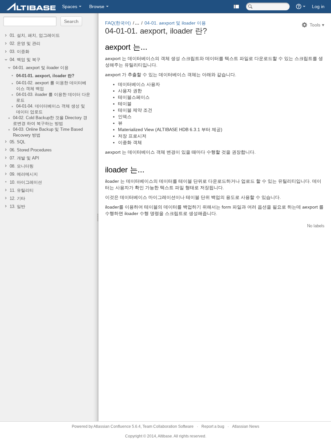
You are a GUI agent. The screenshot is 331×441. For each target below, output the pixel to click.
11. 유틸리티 (22, 190)
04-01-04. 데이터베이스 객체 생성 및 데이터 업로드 (50, 109)
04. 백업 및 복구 (25, 59)
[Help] (301, 6)
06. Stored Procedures (31, 150)
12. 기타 (17, 198)
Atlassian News (245, 426)
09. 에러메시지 (24, 174)
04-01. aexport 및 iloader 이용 (41, 68)
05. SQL (17, 142)
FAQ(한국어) (118, 23)
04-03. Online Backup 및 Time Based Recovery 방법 (48, 132)
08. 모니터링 (22, 166)
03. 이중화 (19, 51)
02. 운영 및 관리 (25, 43)
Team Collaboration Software (168, 426)
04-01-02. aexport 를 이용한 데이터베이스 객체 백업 (51, 86)
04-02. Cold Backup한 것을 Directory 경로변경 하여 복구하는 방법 (50, 121)
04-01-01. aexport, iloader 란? (45, 76)
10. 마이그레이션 (26, 182)
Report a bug (212, 426)
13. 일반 (17, 206)
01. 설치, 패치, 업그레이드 (35, 35)
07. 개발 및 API (24, 158)
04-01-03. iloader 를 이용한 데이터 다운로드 (53, 97)
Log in (318, 6)
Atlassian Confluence (112, 426)
